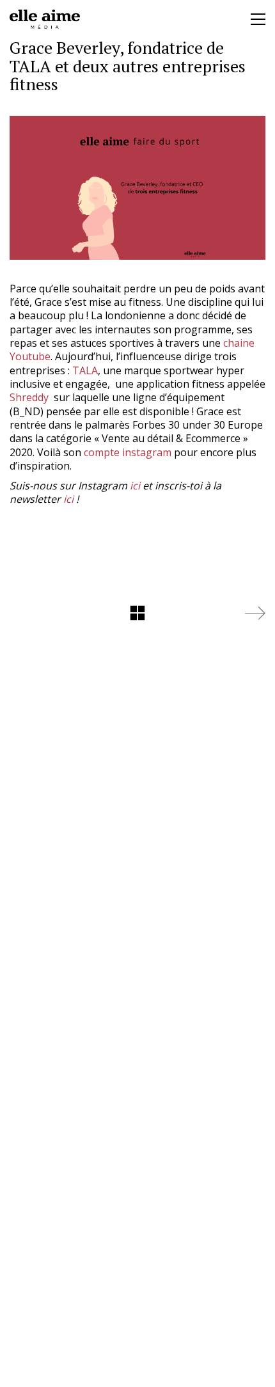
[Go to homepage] (45, 19)
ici (135, 486)
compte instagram (126, 452)
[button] (258, 19)
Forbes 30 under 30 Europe (197, 425)
